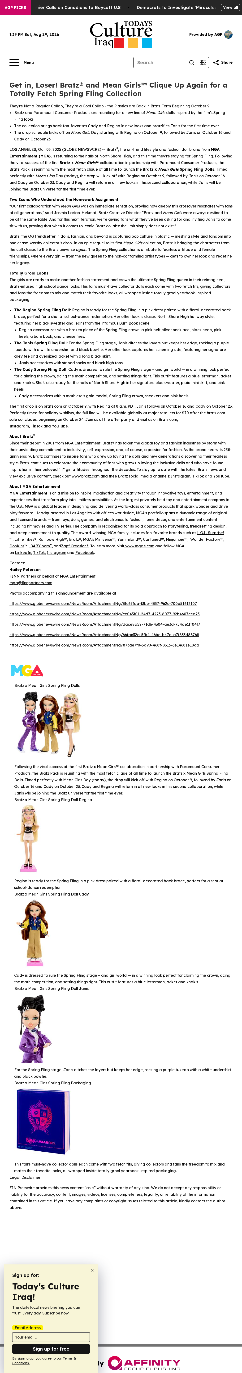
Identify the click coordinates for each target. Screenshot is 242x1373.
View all (230, 7)
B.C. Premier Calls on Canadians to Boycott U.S (69, 7)
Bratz (112, 149)
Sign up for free (51, 1349)
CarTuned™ (153, 539)
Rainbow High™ (52, 539)
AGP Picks (15, 7)
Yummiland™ (129, 539)
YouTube (60, 426)
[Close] (92, 1270)
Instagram (19, 426)
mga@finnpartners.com (30, 582)
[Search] (191, 62)
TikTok (37, 426)
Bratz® (75, 539)
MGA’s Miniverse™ (99, 539)
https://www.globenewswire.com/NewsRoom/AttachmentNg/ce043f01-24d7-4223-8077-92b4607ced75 (104, 614)
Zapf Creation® (75, 546)
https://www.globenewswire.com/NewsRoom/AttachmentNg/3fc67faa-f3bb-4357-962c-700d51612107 (103, 603)
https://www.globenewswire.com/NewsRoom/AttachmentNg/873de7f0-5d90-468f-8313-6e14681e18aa (104, 645)
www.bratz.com (85, 476)
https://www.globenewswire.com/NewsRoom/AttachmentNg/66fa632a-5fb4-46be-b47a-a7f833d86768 (104, 634)
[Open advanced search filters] (203, 62)
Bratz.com (168, 419)
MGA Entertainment (82, 443)
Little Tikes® (25, 539)
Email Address (28, 1327)
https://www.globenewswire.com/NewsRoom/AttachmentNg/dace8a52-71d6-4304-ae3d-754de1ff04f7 (104, 624)
